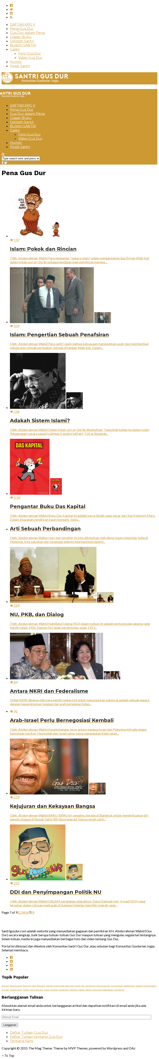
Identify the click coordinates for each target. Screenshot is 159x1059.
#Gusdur (41, 985)
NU (83, 985)
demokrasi (119, 989)
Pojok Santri (20, 66)
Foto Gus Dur (29, 53)
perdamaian (129, 985)
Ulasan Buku (20, 37)
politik (89, 989)
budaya (139, 985)
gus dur (5, 985)
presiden (54, 989)
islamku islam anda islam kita (60, 985)
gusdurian (64, 989)
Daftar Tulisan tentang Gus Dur (36, 1037)
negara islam (16, 989)
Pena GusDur (16, 985)
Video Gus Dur (30, 58)
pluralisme (90, 985)
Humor (16, 62)
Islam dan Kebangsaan (103, 989)
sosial (46, 989)
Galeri (15, 49)
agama (82, 989)
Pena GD (27, 985)
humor (78, 985)
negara (26, 989)
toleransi (74, 989)
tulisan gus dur (103, 985)
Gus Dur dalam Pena (27, 33)
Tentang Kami (21, 1041)
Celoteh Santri (22, 41)
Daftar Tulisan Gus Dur (29, 1033)
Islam (33, 985)
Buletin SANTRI (23, 45)
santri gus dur (36, 989)
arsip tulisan (117, 985)
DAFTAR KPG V (22, 24)
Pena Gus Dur (22, 29)
